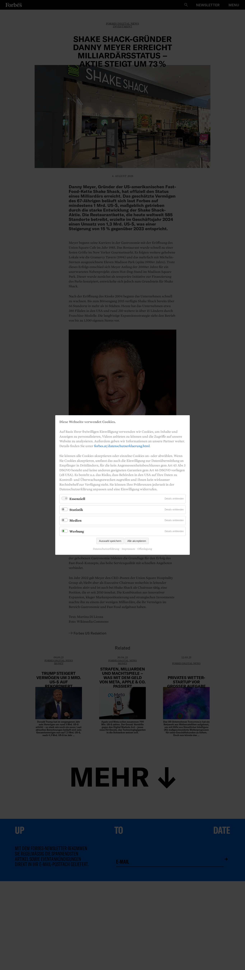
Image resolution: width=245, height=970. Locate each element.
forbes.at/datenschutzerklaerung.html (122, 446)
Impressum (128, 548)
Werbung (76, 531)
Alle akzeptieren (136, 540)
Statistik (76, 509)
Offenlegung (144, 548)
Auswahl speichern (110, 540)
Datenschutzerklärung (106, 548)
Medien (75, 520)
